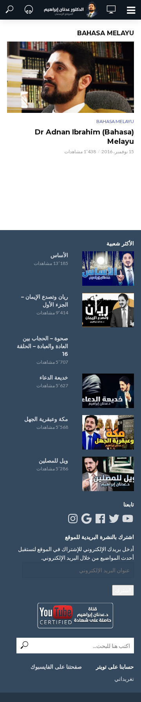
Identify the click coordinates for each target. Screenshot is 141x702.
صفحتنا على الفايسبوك (56, 666)
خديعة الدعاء (54, 377)
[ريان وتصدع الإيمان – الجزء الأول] (108, 310)
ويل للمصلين (53, 460)
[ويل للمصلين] (108, 474)
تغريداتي (124, 678)
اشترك (123, 590)
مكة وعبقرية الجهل (46, 419)
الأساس (59, 255)
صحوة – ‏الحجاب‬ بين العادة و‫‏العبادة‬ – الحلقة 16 (42, 346)
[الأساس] (108, 268)
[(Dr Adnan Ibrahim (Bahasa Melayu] (70, 77)
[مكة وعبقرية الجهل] (108, 432)
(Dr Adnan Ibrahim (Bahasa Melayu (84, 137)
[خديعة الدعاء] (108, 391)
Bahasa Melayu (115, 121)
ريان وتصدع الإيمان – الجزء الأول (44, 300)
